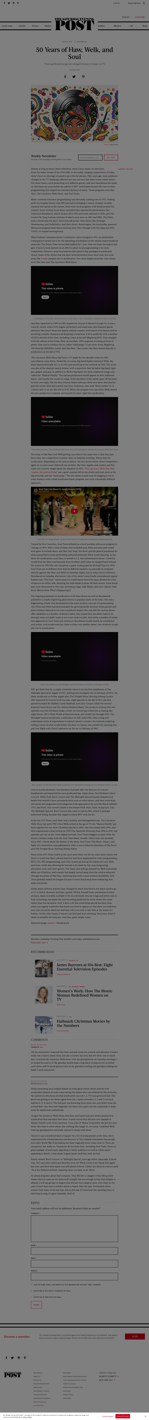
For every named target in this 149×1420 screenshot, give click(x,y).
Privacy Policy (27, 1417)
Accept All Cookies (123, 1416)
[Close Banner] (145, 1416)
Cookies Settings (107, 1416)
